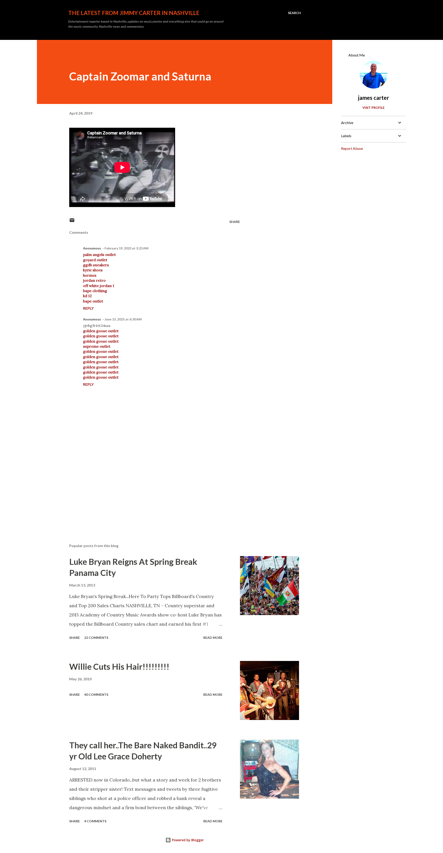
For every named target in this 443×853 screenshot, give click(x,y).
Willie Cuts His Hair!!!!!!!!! (119, 666)
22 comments (96, 638)
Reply (88, 308)
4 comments (95, 821)
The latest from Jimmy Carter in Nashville (133, 12)
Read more (212, 638)
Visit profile (373, 108)
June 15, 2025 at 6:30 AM (123, 319)
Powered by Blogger (187, 840)
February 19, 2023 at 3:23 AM (126, 248)
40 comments (96, 694)
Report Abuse (352, 148)
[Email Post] (72, 222)
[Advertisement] (147, 486)
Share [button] (234, 222)
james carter (373, 97)
